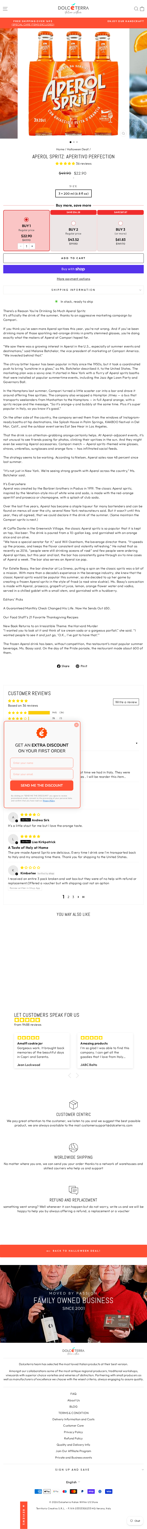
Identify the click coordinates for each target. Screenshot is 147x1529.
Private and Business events (73, 1457)
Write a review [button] (126, 702)
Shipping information (73, 289)
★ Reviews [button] (23, 1515)
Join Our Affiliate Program (73, 1451)
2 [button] (68, 897)
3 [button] (73, 897)
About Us (73, 1400)
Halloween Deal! (78, 149)
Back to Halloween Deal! (76, 1250)
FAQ (73, 1394)
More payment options (73, 279)
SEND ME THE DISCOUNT (42, 785)
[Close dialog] (76, 724)
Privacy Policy (73, 1432)
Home (60, 149)
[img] (30, 814)
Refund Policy (73, 1438)
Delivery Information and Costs (73, 1419)
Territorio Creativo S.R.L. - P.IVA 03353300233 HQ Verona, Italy (73, 1508)
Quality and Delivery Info (73, 1444)
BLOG (73, 1406)
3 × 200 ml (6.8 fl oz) (73, 193)
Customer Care (73, 1425)
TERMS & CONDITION (73, 1413)
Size (73, 186)
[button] (66, 163)
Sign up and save (72, 1469)
